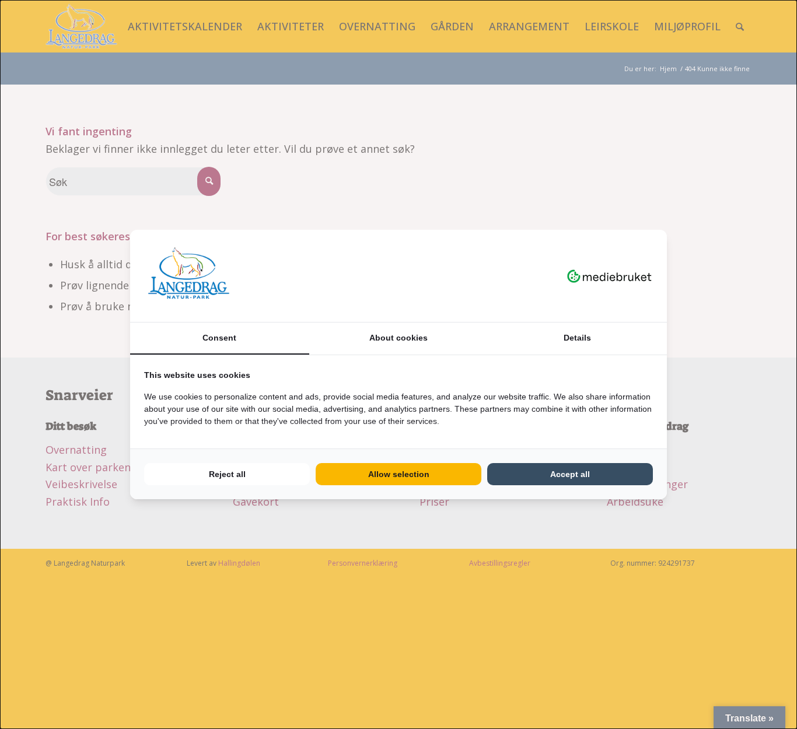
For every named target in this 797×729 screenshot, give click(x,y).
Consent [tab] (219, 337)
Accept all (570, 474)
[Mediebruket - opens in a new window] (609, 276)
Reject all (227, 474)
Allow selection (398, 474)
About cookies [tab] (398, 337)
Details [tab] (577, 337)
